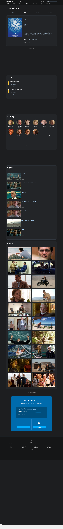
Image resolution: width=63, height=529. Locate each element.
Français (31, 440)
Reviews (50, 12)
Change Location (49, 445)
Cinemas (21, 3)
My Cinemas (36, 446)
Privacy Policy (49, 447)
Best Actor (12, 83)
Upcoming (35, 3)
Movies (15, 3)
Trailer (37, 12)
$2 (23, 424)
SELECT (23, 427)
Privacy (32, 442)
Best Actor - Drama (14, 91)
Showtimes (13, 12)
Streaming (28, 3)
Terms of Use (49, 446)
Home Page (11, 443)
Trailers (42, 3)
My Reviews (36, 447)
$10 (39, 424)
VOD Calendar (24, 446)
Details (25, 12)
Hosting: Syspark (31, 449)
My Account (36, 443)
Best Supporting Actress (15, 86)
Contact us (48, 443)
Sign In (44, 1)
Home (9, 3)
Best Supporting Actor (14, 84)
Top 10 (49, 3)
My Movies (35, 445)
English (31, 438)
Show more (38, 412)
